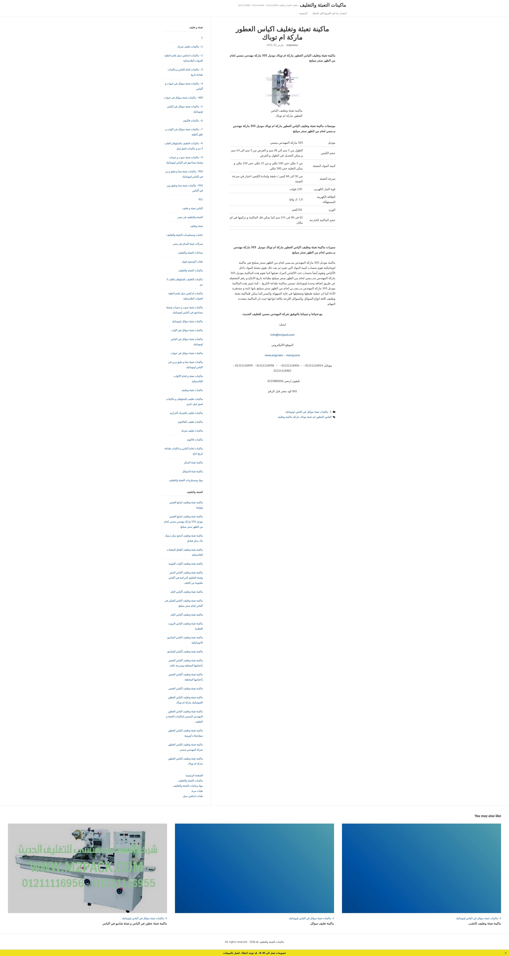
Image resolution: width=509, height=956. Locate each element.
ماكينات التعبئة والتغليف (323, 5)
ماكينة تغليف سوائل (322, 923)
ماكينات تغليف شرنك (192, 430)
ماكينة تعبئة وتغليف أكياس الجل (186, 591)
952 (200, 199)
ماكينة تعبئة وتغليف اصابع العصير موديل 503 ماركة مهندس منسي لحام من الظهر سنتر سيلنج (183, 521)
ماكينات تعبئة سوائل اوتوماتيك (187, 321)
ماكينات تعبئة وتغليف (192, 390)
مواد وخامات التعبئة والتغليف (188, 785)
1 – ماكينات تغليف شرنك (190, 46)
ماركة (296, 416)
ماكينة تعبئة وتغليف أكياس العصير (185, 688)
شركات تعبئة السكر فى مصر (188, 243)
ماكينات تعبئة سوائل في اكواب (187, 330)
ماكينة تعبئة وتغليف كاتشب (484, 923)
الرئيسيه (303, 13)
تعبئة (309, 416)
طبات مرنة (197, 790)
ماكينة (289, 416)
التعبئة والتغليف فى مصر (190, 217)
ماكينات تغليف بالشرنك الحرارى (186, 412)
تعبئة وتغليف (196, 226)
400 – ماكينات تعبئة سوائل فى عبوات (183, 97)
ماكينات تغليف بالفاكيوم (190, 421)
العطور (320, 416)
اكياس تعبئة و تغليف (192, 208)
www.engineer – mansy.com (282, 355)
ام (314, 416)
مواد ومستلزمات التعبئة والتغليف (186, 480)
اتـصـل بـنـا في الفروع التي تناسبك (329, 13)
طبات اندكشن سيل (193, 796)
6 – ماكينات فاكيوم (193, 120)
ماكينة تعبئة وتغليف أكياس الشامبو (185, 651)
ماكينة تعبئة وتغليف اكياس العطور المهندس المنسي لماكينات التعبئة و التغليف (184, 716)
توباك (303, 416)
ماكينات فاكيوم (195, 439)
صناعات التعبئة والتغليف (190, 252)
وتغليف (281, 416)
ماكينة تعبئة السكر (193, 462)
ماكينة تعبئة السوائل (192, 471)
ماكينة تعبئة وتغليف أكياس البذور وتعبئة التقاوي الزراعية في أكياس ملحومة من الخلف (186, 577)
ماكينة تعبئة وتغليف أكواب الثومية (186, 563)
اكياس (328, 416)
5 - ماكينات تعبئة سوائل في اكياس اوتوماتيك (308, 411)
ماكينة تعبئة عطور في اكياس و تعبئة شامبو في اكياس (135, 923)
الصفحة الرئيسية (194, 775)
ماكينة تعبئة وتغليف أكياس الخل (186, 614)
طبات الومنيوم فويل (192, 261)
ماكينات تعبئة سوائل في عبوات (187, 353)
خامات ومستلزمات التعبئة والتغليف (184, 234)
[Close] (506, 953)
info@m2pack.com (282, 335)
